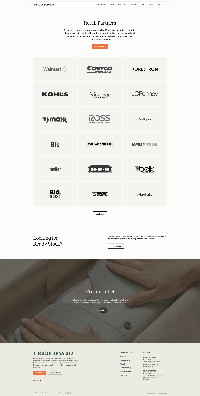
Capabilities (133, 5)
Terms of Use (151, 393)
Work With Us (55, 373)
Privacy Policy (162, 393)
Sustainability (125, 368)
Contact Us (40, 373)
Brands (112, 5)
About (143, 5)
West (69, 393)
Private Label (122, 5)
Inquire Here (116, 246)
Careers (123, 375)
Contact (150, 5)
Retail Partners (101, 5)
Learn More (100, 310)
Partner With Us (100, 46)
